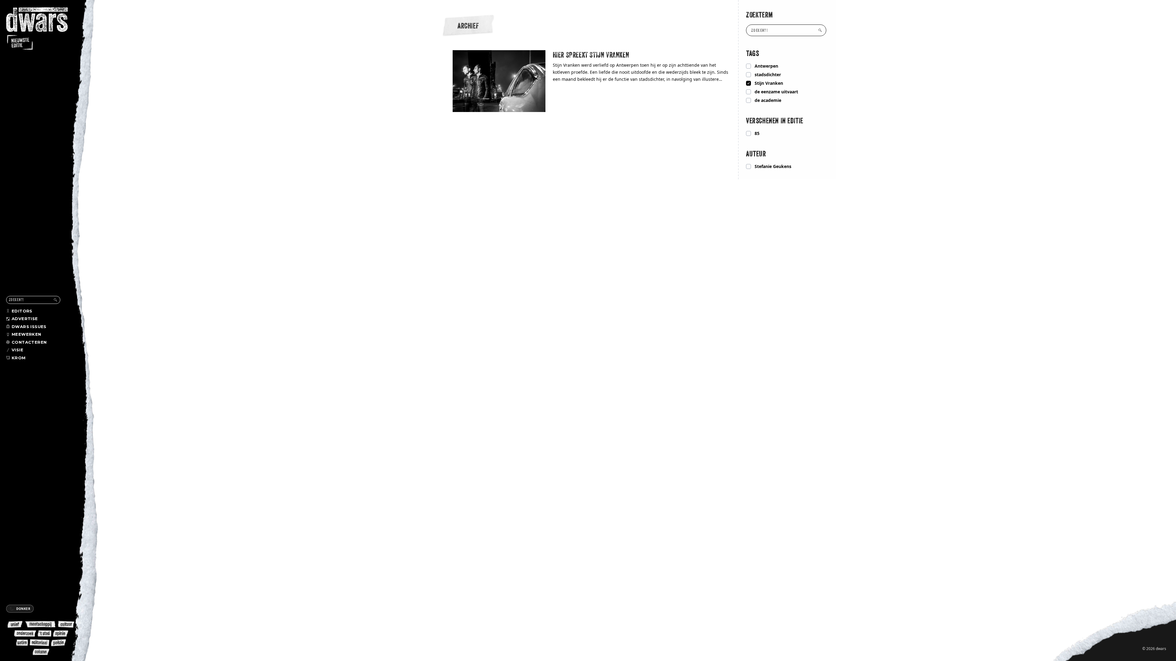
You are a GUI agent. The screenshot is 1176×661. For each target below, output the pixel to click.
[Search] (55, 299)
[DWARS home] (42, 29)
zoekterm (759, 14)
